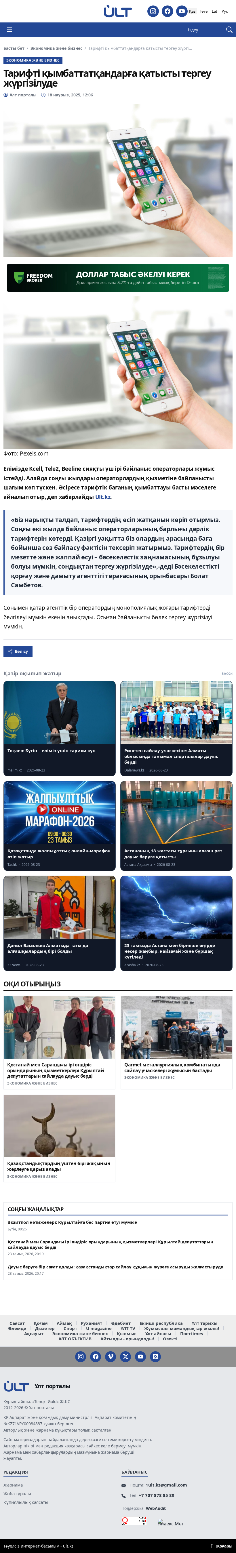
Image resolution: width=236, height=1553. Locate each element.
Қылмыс (126, 1333)
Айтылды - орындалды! (127, 1338)
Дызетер (45, 1328)
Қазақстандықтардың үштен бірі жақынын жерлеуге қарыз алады (58, 1166)
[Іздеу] (229, 29)
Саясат (17, 1323)
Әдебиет (121, 1323)
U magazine (99, 1328)
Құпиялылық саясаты (25, 1502)
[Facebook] (167, 11)
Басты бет (13, 48)
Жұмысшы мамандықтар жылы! (181, 1328)
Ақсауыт (33, 1333)
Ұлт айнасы (158, 1333)
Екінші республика (161, 1323)
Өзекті (170, 1338)
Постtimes (191, 1333)
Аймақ (64, 1323)
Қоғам (41, 1323)
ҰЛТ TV (128, 1328)
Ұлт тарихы (205, 1323)
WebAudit (156, 1508)
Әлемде (17, 1328)
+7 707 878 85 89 (156, 1495)
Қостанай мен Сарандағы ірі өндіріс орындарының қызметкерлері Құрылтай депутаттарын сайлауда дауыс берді (55, 1070)
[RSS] (155, 1356)
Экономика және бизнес (56, 48)
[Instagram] (153, 11)
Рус (225, 11)
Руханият (91, 1323)
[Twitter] (125, 1356)
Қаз (192, 11)
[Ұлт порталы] (118, 11)
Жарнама (13, 1485)
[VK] (110, 1356)
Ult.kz (103, 497)
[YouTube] (182, 11)
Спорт (70, 1328)
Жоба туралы (17, 1493)
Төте (204, 11)
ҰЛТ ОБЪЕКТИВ (75, 1338)
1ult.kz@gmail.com (166, 1485)
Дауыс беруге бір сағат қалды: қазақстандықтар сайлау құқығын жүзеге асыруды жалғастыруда (115, 1267)
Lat (214, 11)
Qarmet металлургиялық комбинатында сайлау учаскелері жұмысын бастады (172, 1068)
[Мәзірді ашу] (9, 30)
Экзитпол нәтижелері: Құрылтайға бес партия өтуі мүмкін (73, 1222)
